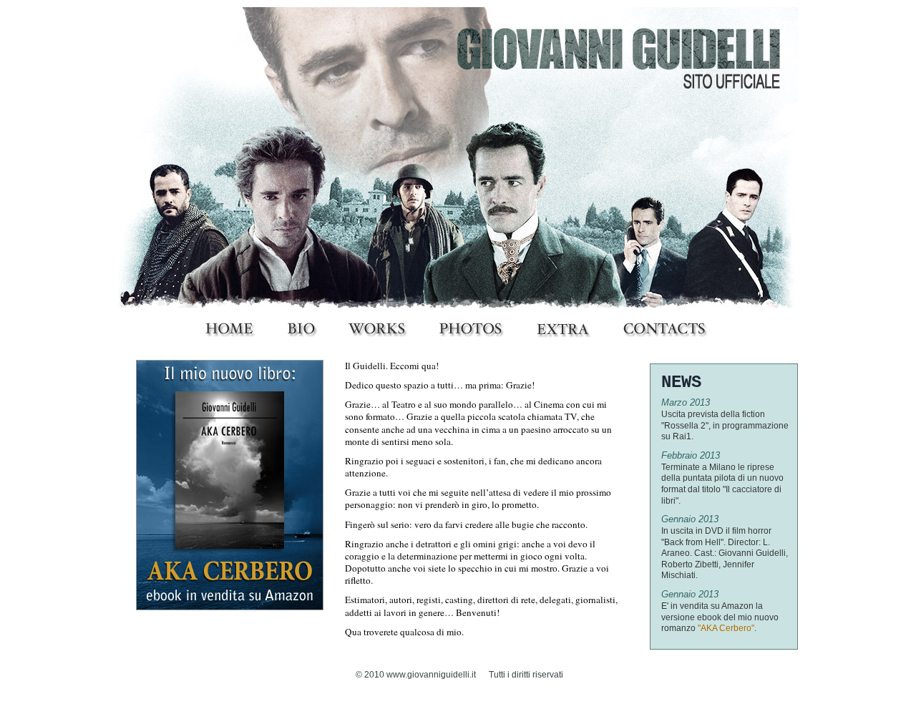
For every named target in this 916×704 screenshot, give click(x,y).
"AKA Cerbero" (726, 628)
